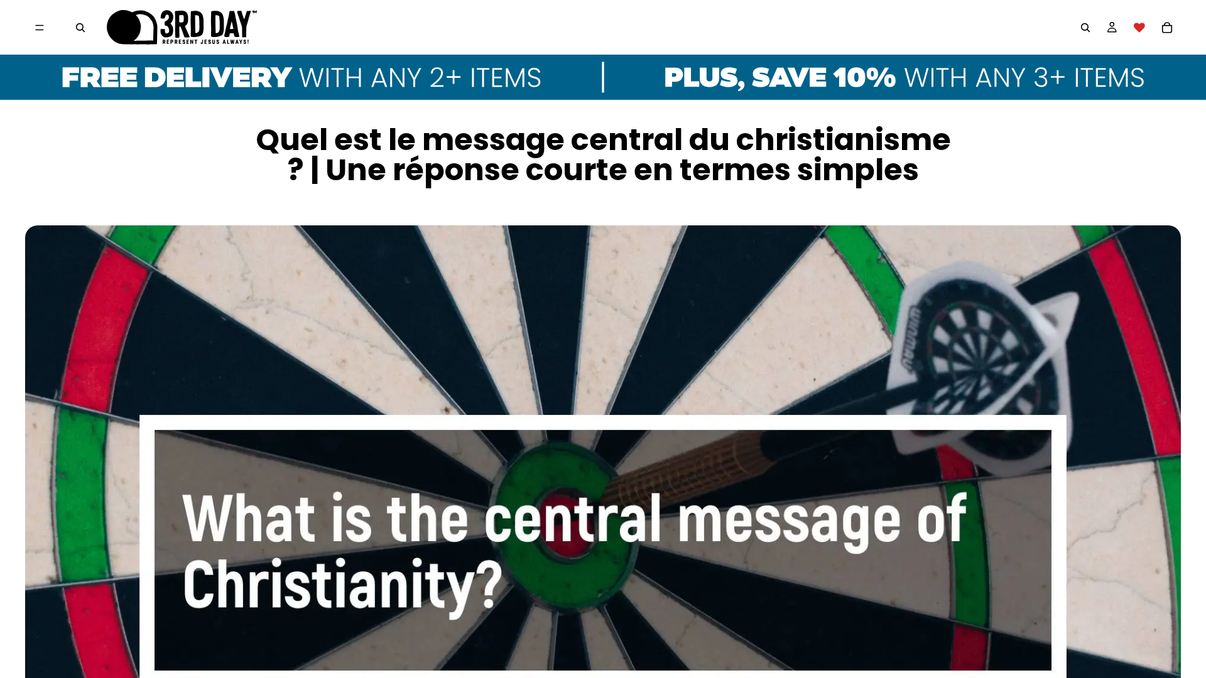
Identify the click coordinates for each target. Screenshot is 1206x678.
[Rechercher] (80, 27)
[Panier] (1167, 27)
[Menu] (39, 27)
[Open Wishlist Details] (1139, 27)
